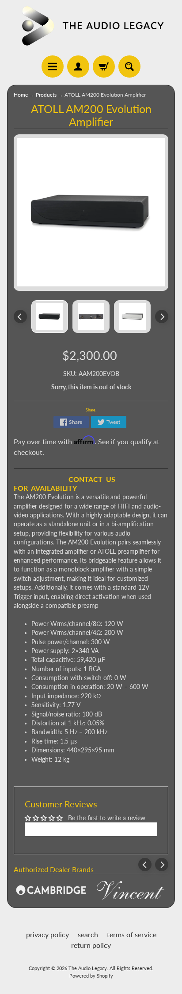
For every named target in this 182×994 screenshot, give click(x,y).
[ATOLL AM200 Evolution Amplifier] (49, 316)
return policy (91, 945)
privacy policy (47, 934)
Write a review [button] (91, 829)
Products (46, 95)
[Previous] (20, 316)
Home (21, 95)
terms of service (131, 934)
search (88, 934)
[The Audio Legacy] (91, 25)
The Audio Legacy (87, 968)
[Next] (161, 316)
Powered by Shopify (91, 975)
